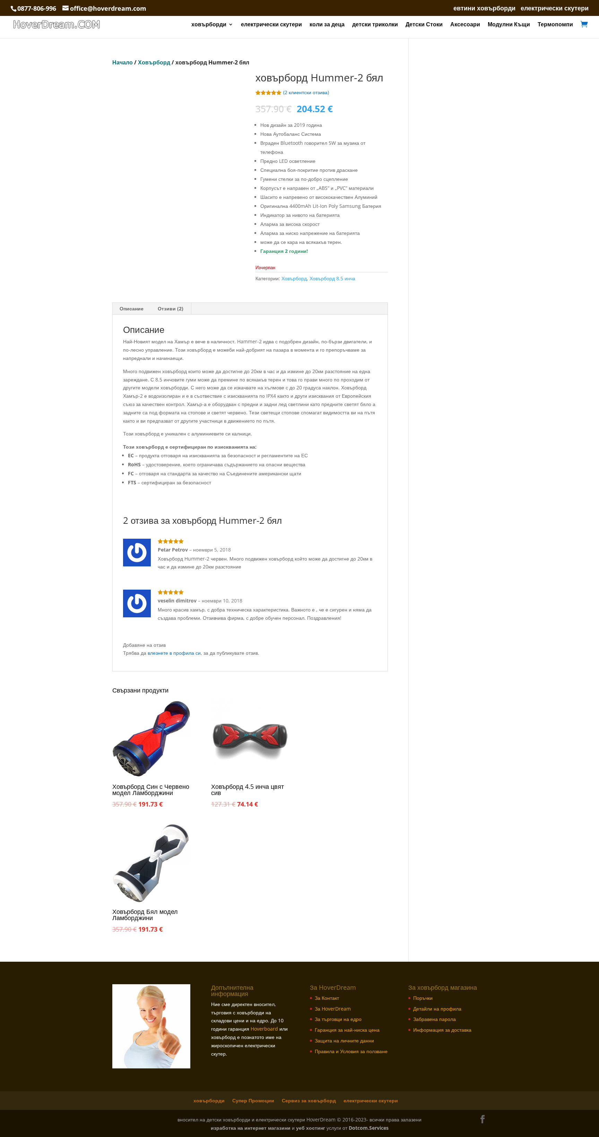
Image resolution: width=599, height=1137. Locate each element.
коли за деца (327, 25)
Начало (122, 62)
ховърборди (208, 25)
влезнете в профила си (174, 653)
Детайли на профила (437, 1008)
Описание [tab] (132, 308)
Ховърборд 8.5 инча (332, 278)
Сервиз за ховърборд (309, 1100)
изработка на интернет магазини (250, 1128)
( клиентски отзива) (306, 92)
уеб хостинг (310, 1128)
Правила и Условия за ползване (351, 1051)
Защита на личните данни (344, 1040)
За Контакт (327, 998)
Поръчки (423, 998)
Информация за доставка (442, 1029)
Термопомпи (555, 25)
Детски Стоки (424, 25)
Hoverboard (264, 1028)
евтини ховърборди (484, 8)
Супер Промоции (253, 1100)
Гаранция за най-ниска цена (347, 1029)
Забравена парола (434, 1019)
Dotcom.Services (369, 1128)
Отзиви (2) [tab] (170, 308)
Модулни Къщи (509, 25)
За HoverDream (333, 1008)
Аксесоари (465, 25)
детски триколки (375, 25)
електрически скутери (555, 8)
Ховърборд (154, 62)
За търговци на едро (338, 1019)
